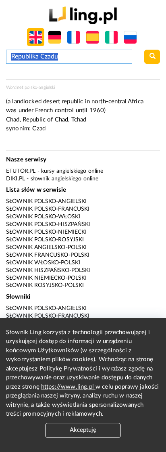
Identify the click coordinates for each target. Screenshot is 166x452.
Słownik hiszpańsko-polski (48, 270)
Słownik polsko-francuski (48, 209)
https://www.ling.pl (68, 387)
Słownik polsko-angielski (46, 201)
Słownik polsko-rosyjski (45, 240)
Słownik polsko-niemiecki (46, 232)
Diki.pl (15, 179)
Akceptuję (83, 430)
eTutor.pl (20, 171)
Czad (39, 129)
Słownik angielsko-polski (46, 247)
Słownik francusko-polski (48, 255)
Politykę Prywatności (68, 369)
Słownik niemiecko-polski (46, 278)
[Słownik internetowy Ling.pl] (82, 15)
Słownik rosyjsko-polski (45, 285)
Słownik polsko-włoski (43, 217)
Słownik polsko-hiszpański (48, 224)
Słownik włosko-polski (43, 263)
